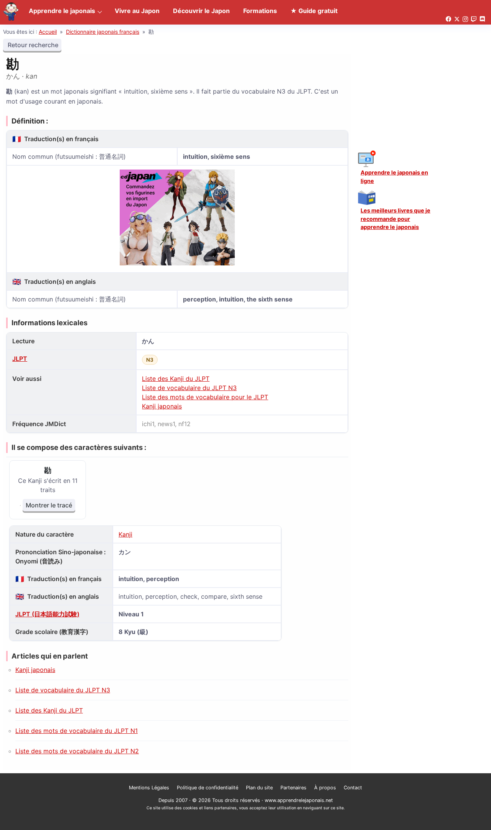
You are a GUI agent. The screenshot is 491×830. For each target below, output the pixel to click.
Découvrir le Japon (201, 11)
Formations (260, 11)
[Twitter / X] (457, 19)
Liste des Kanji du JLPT (175, 378)
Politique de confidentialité (207, 787)
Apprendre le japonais (62, 11)
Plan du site (259, 787)
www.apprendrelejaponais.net (299, 800)
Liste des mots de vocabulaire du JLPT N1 (76, 730)
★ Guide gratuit (314, 11)
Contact (353, 787)
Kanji (125, 534)
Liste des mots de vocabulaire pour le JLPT (205, 397)
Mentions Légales (149, 787)
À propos (325, 787)
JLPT (19, 358)
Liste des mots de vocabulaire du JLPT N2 (77, 751)
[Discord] (482, 19)
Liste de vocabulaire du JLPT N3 (189, 388)
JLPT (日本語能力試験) (47, 614)
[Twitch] (473, 19)
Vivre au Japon (137, 11)
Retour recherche (32, 45)
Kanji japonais (162, 406)
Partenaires (293, 787)
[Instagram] (465, 19)
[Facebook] (448, 19)
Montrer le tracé (49, 505)
